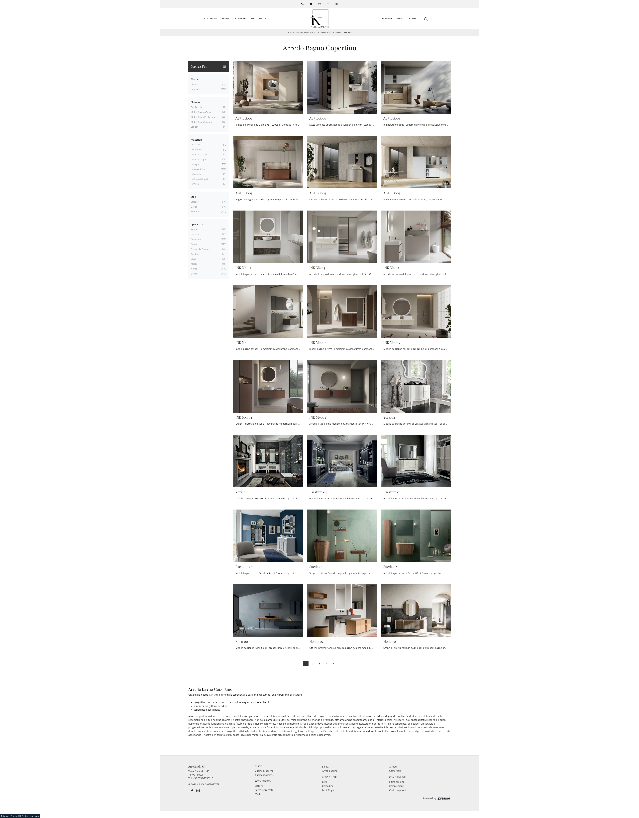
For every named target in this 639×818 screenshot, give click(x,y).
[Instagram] (336, 4)
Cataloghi (240, 18)
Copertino (196, 239)
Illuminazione (396, 781)
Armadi (393, 766)
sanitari (194, 126)
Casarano (195, 234)
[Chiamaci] (303, 4)
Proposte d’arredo (303, 32)
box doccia (196, 107)
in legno (195, 164)
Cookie (13, 816)
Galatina (195, 254)
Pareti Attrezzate (264, 790)
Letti (324, 781)
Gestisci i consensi (30, 816)
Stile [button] (193, 196)
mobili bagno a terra (201, 112)
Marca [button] (194, 79)
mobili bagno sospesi (201, 121)
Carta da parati (397, 790)
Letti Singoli (328, 790)
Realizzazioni (258, 18)
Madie (258, 794)
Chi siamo (386, 18)
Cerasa (194, 84)
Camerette (395, 770)
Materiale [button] (197, 139)
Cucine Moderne (264, 770)
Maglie (194, 263)
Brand (225, 18)
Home (290, 32)
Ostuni (194, 273)
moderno (195, 211)
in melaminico (198, 169)
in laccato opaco (199, 159)
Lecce (193, 258)
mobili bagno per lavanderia (205, 116)
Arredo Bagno (320, 32)
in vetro (195, 183)
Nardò (194, 268)
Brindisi (194, 229)
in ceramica (197, 149)
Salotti (325, 766)
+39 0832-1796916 (203, 778)
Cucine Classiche (264, 775)
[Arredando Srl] (319, 18)
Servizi (400, 18)
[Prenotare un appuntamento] (319, 4)
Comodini (327, 786)
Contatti (414, 18)
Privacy (4, 816)
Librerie (259, 785)
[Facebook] (328, 4)
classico (195, 201)
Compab (195, 89)
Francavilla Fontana (200, 249)
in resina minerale (200, 179)
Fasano (194, 244)
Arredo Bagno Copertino (339, 32)
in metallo (196, 174)
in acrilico (195, 144)
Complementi (396, 786)
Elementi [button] (196, 102)
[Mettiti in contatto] (311, 4)
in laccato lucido (199, 154)
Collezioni (210, 18)
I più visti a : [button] (198, 224)
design (194, 206)
